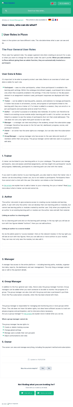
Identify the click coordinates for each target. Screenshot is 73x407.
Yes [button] (43, 368)
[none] (8, 3)
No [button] (49, 368)
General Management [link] (16, 20)
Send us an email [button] (46, 393)
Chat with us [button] (28, 393)
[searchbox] (36, 11)
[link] (49, 20)
